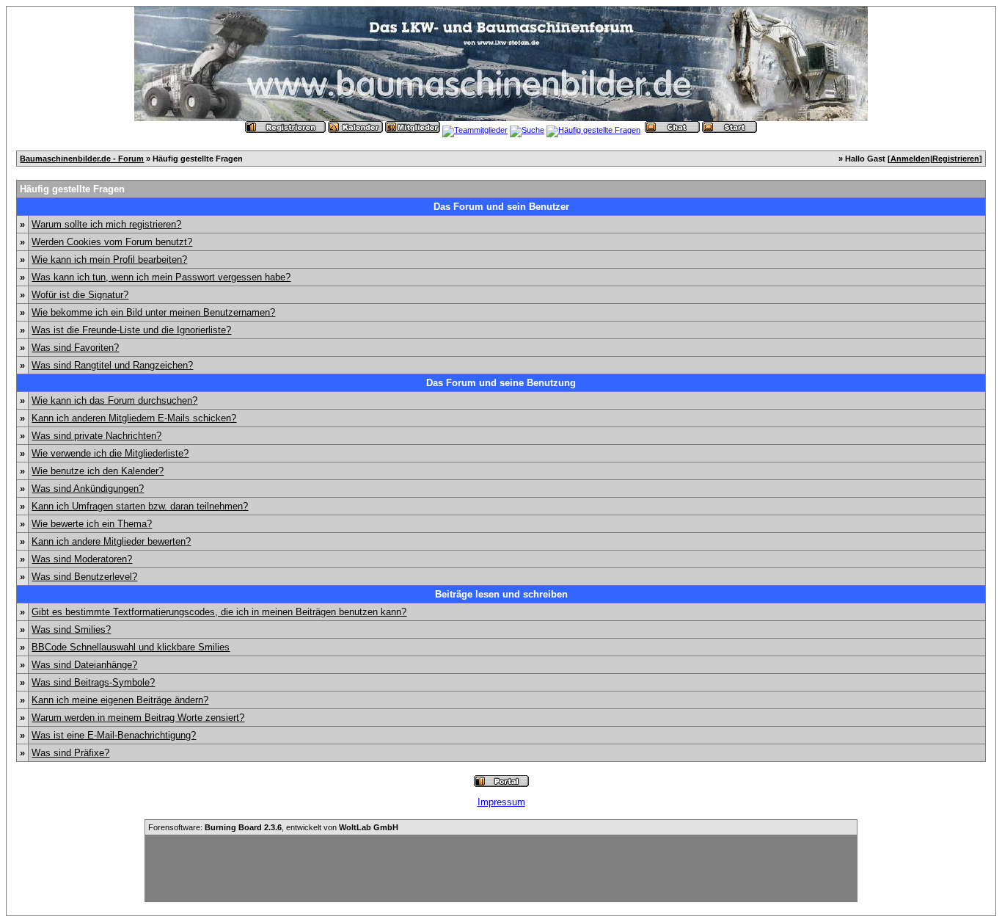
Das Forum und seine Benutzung (501, 382)
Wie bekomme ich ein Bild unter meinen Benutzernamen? (153, 312)
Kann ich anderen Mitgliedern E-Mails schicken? (134, 418)
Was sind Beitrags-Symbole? (93, 682)
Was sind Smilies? (71, 629)
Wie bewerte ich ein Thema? (92, 523)
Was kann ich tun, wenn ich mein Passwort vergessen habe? (161, 277)
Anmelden (910, 158)
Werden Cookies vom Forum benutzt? (112, 241)
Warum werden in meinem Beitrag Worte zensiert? (138, 717)
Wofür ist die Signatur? (80, 294)
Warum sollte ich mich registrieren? (106, 224)
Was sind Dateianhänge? (84, 664)
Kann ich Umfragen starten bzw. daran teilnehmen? (140, 506)
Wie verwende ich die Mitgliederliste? (110, 453)
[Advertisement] (501, 868)
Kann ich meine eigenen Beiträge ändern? (120, 699)
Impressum (501, 801)
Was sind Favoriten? (75, 347)
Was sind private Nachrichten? (96, 435)
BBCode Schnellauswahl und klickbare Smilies (131, 647)
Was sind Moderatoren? (82, 559)
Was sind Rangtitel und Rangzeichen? (112, 365)
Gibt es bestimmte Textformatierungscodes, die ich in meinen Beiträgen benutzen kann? (219, 611)
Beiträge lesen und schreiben (501, 594)
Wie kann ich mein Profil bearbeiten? (109, 259)
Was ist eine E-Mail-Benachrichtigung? (114, 735)
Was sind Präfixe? (70, 752)
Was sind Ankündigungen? (88, 488)
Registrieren (955, 158)
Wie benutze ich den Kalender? (98, 470)
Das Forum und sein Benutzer (501, 206)
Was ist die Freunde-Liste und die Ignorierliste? (131, 329)
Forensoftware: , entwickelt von (273, 827)
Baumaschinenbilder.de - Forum (82, 158)
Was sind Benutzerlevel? (84, 576)
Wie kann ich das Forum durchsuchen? (114, 400)
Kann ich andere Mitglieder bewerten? (111, 541)
